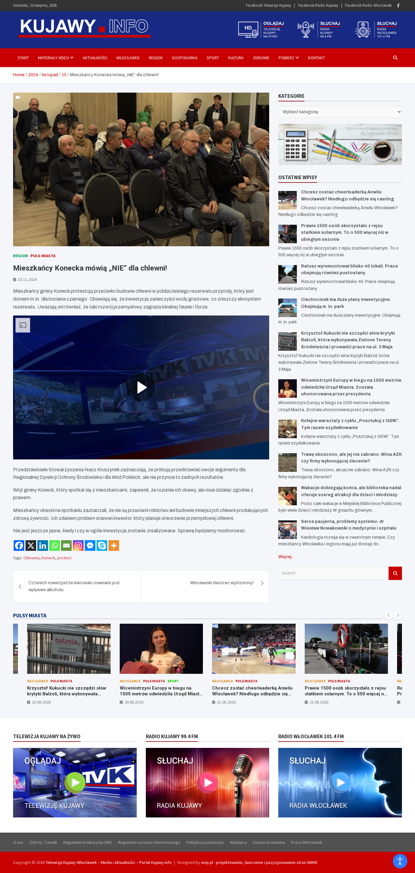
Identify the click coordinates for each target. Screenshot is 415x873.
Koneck (48, 558)
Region (156, 57)
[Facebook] (398, 5)
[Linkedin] (42, 545)
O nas (18, 842)
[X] (31, 545)
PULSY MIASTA (29, 615)
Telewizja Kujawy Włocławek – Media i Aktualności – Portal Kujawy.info (109, 862)
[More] (113, 545)
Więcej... (286, 556)
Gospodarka (184, 57)
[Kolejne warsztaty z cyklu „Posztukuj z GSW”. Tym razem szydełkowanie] (287, 429)
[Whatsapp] (54, 545)
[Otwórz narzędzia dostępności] (400, 861)
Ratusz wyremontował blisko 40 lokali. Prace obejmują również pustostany (345, 691)
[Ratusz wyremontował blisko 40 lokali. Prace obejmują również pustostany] (287, 274)
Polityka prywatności (205, 842)
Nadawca (238, 842)
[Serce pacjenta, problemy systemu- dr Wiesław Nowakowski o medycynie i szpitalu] (287, 529)
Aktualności (95, 57)
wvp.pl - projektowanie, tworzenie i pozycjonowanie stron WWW (259, 862)
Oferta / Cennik (43, 842)
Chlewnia (31, 558)
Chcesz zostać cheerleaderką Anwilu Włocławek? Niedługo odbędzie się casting (160, 694)
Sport (213, 57)
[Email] (66, 545)
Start (23, 57)
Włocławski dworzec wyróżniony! (222, 583)
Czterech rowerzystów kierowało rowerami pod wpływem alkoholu (74, 586)
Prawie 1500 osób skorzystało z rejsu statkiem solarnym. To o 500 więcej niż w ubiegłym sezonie (344, 232)
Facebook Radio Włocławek (368, 5)
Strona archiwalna (269, 842)
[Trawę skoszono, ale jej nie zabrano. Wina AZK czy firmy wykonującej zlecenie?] (287, 462)
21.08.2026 (134, 702)
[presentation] (388, 615)
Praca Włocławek (306, 842)
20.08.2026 (41, 702)
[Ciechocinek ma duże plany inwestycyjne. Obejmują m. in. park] (287, 307)
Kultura (236, 57)
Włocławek (128, 57)
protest (64, 558)
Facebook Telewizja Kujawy (268, 5)
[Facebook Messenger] (90, 545)
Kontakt (316, 57)
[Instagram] (78, 545)
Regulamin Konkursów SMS (87, 842)
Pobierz (286, 57)
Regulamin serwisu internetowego (149, 842)
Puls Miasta (43, 255)
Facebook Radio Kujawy (318, 5)
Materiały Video (53, 57)
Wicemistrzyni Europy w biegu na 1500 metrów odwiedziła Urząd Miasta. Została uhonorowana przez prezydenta (351, 387)
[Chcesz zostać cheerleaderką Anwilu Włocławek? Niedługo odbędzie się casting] (287, 200)
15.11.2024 (27, 279)
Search (395, 573)
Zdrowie (261, 57)
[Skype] (102, 545)
